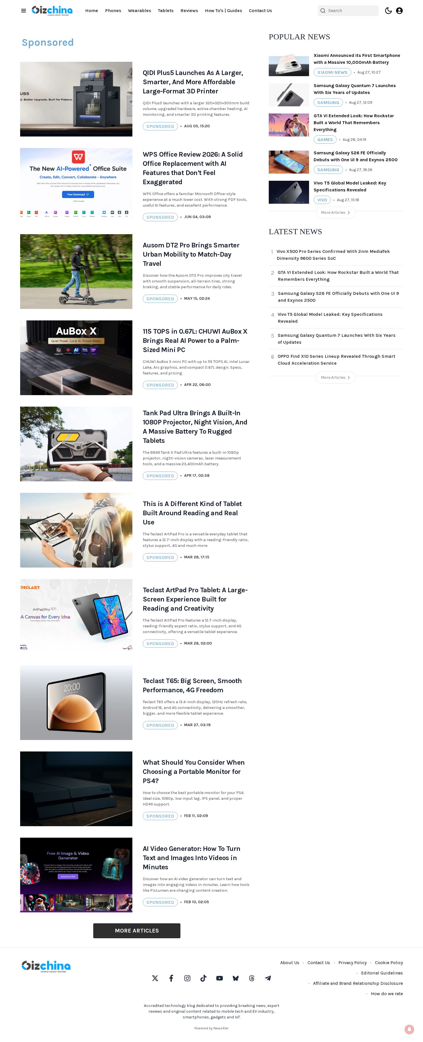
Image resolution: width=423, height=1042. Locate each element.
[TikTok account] (203, 978)
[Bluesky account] (235, 978)
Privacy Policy (352, 962)
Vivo (322, 200)
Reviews (189, 10)
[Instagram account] (187, 978)
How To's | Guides (223, 10)
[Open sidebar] (23, 10)
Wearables (139, 10)
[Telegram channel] (267, 978)
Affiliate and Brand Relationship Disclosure (358, 983)
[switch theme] (388, 11)
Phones (113, 10)
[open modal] (399, 10)
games (325, 139)
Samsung (328, 102)
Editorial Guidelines (382, 973)
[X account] (155, 978)
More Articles (137, 930)
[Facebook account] (171, 978)
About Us (289, 962)
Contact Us (260, 10)
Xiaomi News (332, 72)
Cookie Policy (389, 962)
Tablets (166, 10)
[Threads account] (251, 978)
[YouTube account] (219, 978)
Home (91, 10)
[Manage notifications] (409, 1029)
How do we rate (387, 993)
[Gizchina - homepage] (52, 11)
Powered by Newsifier (211, 1028)
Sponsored (160, 126)
